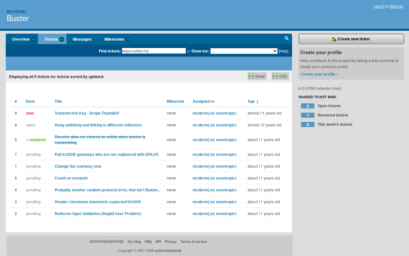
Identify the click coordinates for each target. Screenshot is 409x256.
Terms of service (194, 241)
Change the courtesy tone (78, 166)
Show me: (200, 51)
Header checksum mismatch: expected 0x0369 (98, 201)
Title (58, 101)
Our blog (134, 241)
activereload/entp (107, 241)
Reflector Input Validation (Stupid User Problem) (98, 213)
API (158, 241)
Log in (379, 6)
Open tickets (324, 106)
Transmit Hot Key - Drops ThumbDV (87, 113)
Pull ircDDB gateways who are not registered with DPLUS (106, 154)
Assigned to (203, 101)
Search (287, 39)
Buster (18, 17)
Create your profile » (319, 74)
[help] (283, 50)
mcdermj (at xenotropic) (214, 113)
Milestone (175, 101)
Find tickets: (110, 51)
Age (253, 101)
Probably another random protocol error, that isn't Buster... (107, 190)
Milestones (111, 39)
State (30, 101)
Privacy (171, 241)
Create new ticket (353, 39)
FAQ (148, 241)
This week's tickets (330, 124)
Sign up (396, 6)
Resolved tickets (328, 115)
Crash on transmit (71, 178)
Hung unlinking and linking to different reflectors (98, 125)
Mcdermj (17, 11)
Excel (260, 76)
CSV (283, 76)
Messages (82, 39)
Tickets (48, 39)
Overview (17, 39)
